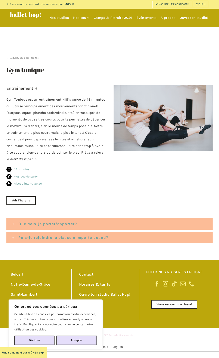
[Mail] (183, 283)
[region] (56, 324)
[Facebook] (157, 283)
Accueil (14, 58)
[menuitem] (200, 4)
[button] (109, 224)
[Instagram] (165, 283)
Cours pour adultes (29, 58)
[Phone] (191, 283)
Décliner (34, 340)
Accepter (76, 340)
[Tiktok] (174, 283)
